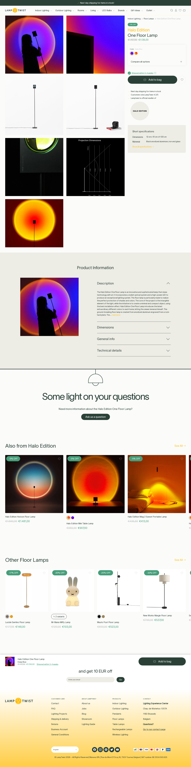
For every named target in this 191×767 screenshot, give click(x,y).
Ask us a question (95, 416)
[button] (34, 45)
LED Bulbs (107, 10)
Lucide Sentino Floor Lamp (17, 622)
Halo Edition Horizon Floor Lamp (20, 517)
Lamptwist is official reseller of (143, 98)
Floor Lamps (149, 19)
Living (93, 10)
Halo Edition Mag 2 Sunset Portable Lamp (147, 517)
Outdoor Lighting (63, 10)
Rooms (81, 10)
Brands (121, 10)
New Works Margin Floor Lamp (157, 615)
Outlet (149, 10)
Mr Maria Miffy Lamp (60, 622)
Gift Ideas (135, 10)
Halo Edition (139, 30)
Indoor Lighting (42, 10)
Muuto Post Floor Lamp (108, 622)
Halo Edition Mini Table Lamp (79, 523)
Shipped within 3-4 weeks (47, 664)
